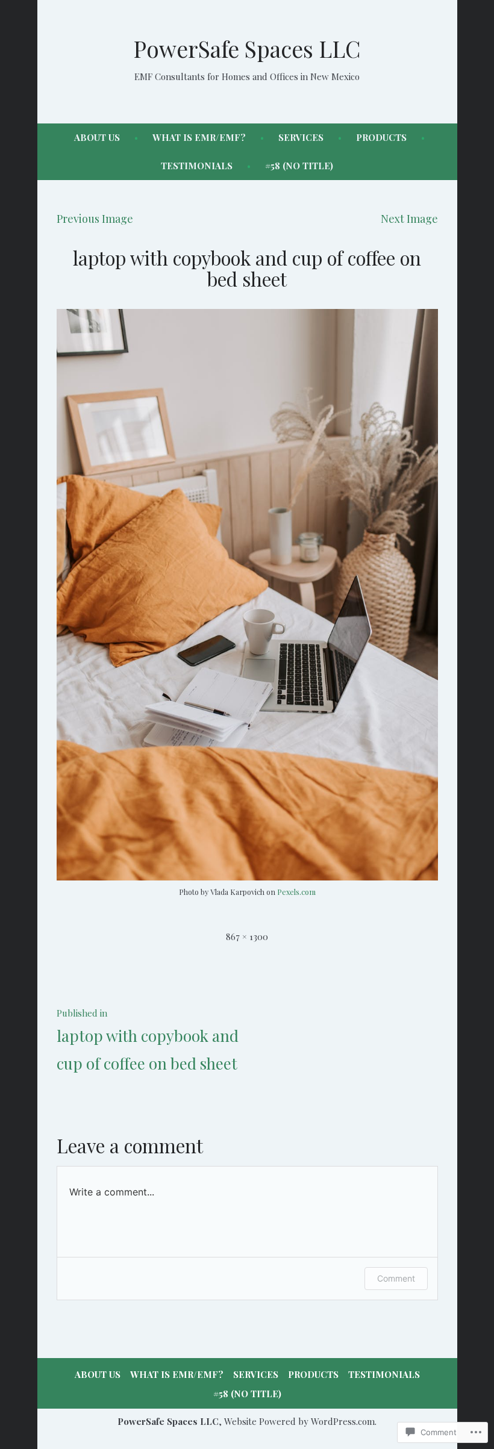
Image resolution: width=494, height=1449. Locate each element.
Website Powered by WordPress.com (299, 1421)
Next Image (409, 218)
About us (97, 137)
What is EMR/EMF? (199, 137)
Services (301, 137)
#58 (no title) (299, 166)
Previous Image (95, 218)
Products (381, 137)
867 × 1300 (247, 936)
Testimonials (197, 166)
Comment (396, 1278)
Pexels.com (296, 892)
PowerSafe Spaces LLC (247, 48)
